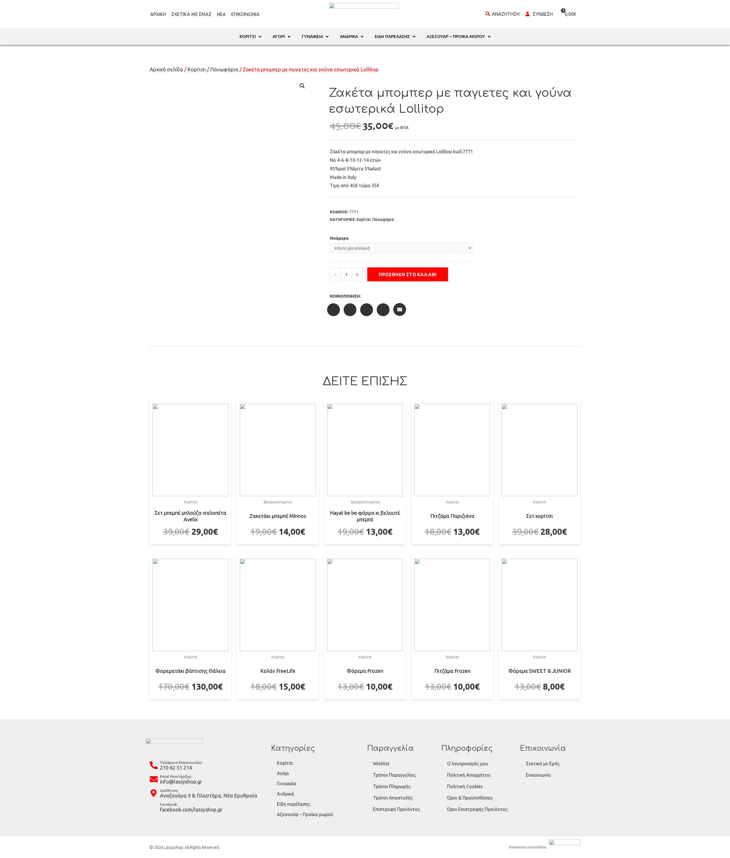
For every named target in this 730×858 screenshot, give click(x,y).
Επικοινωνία (245, 14)
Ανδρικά (285, 793)
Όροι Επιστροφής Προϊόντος (477, 809)
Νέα (221, 14)
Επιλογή (190, 543)
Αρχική (158, 14)
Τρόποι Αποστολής (393, 797)
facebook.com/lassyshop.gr (191, 809)
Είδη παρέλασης (293, 804)
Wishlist (381, 763)
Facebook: (169, 804)
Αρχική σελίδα (166, 69)
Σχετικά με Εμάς (191, 14)
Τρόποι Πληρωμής (392, 786)
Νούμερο (339, 238)
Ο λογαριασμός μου (467, 763)
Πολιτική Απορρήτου (468, 775)
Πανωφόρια (224, 69)
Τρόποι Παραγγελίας (394, 775)
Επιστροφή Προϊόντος (396, 809)
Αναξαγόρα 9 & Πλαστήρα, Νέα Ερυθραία (208, 795)
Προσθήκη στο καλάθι (408, 274)
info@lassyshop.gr (181, 781)
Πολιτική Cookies (465, 786)
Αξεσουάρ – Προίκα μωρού (305, 814)
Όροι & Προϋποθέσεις (470, 797)
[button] (453, 274)
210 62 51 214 (176, 767)
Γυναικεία (286, 783)
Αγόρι (283, 773)
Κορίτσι (196, 69)
